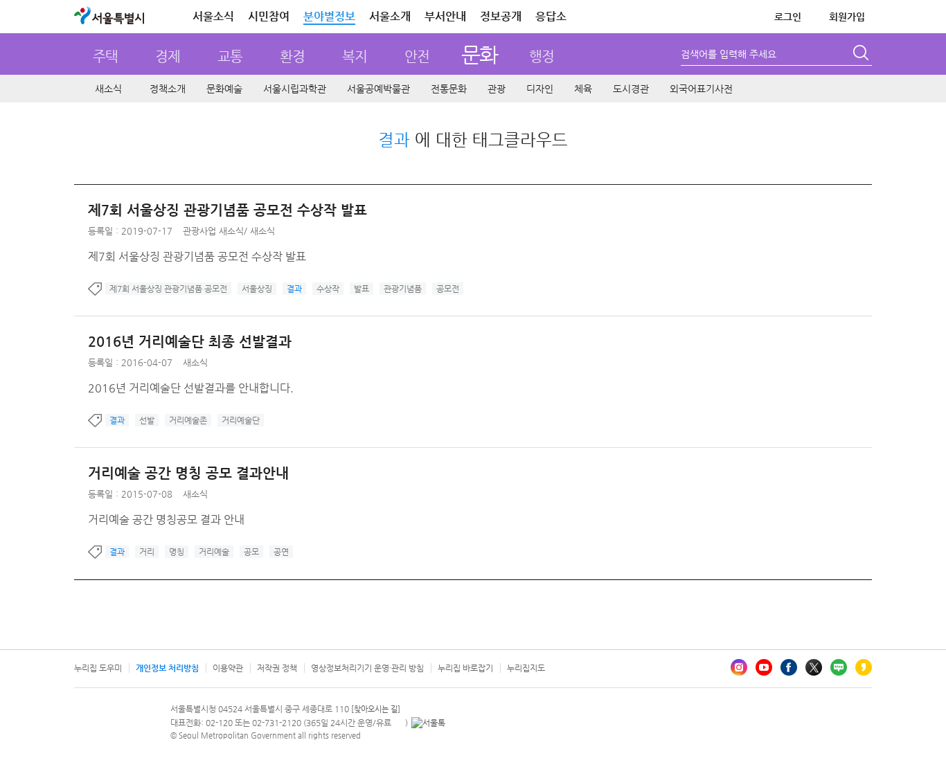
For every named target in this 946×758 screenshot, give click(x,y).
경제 (167, 56)
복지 (354, 56)
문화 (479, 54)
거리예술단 (241, 420)
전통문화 (449, 88)
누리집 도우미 (98, 668)
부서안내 (445, 16)
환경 (292, 56)
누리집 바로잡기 (465, 668)
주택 (105, 56)
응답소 (550, 16)
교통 (229, 56)
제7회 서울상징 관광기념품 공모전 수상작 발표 (227, 210)
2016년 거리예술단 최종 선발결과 (190, 342)
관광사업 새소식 (213, 231)
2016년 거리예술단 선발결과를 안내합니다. (191, 388)
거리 (146, 552)
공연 (281, 552)
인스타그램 (739, 667)
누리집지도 (526, 668)
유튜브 (764, 667)
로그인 (787, 16)
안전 (416, 56)
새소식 (108, 88)
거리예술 (214, 552)
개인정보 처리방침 (167, 668)
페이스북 (788, 667)
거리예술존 (188, 420)
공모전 (447, 289)
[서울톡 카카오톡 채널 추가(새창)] (428, 722)
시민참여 (268, 16)
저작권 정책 (277, 668)
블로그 (838, 667)
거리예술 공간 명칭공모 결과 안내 (166, 519)
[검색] (862, 54)
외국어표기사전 (701, 88)
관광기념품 (403, 289)
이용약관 (228, 668)
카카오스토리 (863, 667)
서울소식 (213, 16)
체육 (583, 88)
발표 (361, 289)
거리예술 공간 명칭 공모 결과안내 (188, 473)
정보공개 (500, 16)
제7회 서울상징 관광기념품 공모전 (168, 289)
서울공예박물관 (378, 88)
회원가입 (847, 16)
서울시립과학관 (294, 88)
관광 (497, 88)
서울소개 (390, 16)
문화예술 (224, 88)
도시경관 (631, 88)
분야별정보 (329, 16)
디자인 (539, 88)
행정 (541, 56)
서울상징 (257, 289)
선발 (146, 420)
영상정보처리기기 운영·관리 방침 (367, 668)
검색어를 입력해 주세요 (728, 54)
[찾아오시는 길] (375, 709)
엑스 (813, 667)
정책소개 (168, 88)
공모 (251, 552)
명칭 (176, 552)
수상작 (327, 289)
